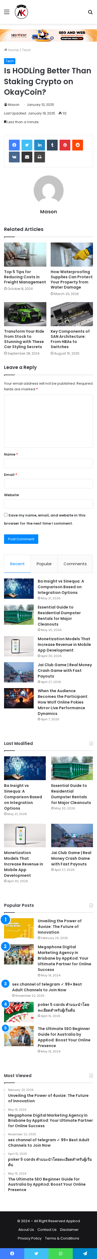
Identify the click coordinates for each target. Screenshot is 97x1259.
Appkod (73, 1221)
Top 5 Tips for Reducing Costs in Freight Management (25, 277)
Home (13, 50)
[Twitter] (27, 145)
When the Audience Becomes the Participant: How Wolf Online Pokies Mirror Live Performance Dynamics (63, 702)
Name (11, 454)
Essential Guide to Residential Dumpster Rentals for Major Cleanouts (59, 615)
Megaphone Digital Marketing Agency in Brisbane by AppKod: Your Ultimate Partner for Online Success (64, 958)
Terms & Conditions (62, 1238)
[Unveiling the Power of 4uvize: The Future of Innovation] (19, 928)
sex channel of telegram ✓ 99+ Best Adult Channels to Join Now (47, 987)
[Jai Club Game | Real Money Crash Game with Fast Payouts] (19, 672)
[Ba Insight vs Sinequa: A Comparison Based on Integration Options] (19, 588)
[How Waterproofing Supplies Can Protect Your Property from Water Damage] (72, 255)
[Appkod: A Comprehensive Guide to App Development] (21, 12)
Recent (17, 564)
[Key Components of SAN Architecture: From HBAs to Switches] (72, 314)
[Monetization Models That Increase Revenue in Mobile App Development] (19, 646)
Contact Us (47, 1229)
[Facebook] (14, 145)
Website (11, 495)
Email (10, 474)
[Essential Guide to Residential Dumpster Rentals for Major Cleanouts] (19, 614)
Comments (75, 564)
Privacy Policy (29, 1238)
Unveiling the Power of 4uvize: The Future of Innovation (60, 926)
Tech (26, 50)
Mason (13, 104)
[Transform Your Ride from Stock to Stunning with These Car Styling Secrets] (25, 314)
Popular (44, 564)
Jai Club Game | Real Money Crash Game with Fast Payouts (65, 670)
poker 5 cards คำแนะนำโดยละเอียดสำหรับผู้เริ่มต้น (63, 1007)
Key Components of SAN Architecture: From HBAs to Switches (70, 339)
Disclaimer (69, 1229)
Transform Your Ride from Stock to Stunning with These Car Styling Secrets (24, 339)
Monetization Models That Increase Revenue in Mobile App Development (64, 644)
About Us (26, 1229)
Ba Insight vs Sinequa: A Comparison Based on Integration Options (61, 586)
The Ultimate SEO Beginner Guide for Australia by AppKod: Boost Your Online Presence (64, 1037)
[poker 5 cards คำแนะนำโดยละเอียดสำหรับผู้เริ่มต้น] (19, 1012)
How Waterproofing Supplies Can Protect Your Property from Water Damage (72, 279)
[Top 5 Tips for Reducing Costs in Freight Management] (25, 255)
